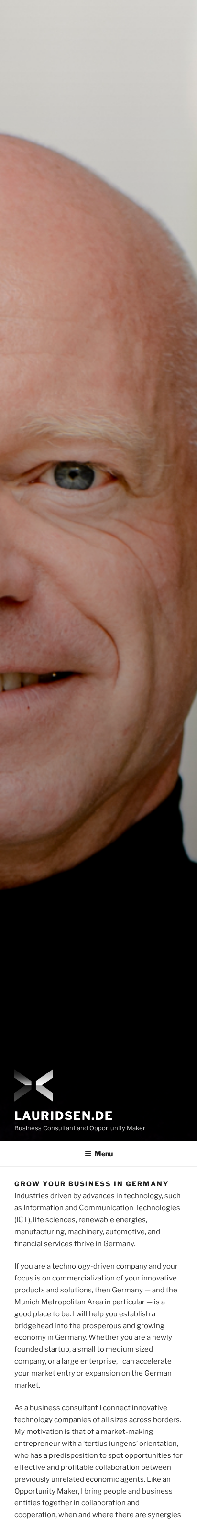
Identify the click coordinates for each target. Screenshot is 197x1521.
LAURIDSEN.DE (63, 1116)
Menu (104, 1153)
